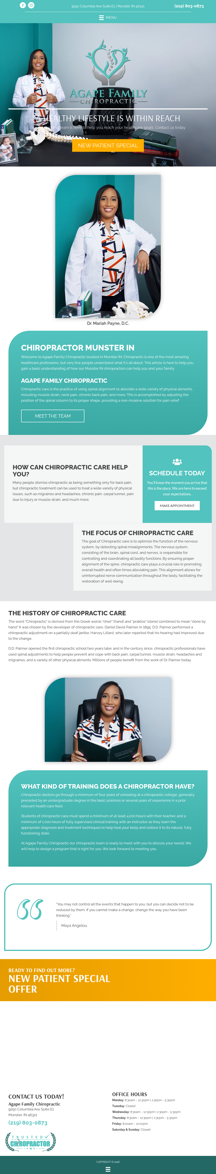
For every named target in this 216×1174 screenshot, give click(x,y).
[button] (108, 145)
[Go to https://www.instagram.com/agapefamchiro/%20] (31, 6)
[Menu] (108, 1169)
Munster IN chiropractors (105, 368)
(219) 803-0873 (189, 5)
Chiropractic (36, 621)
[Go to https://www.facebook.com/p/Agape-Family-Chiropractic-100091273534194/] (23, 6)
